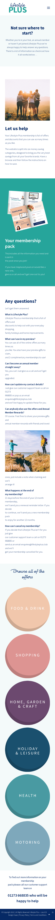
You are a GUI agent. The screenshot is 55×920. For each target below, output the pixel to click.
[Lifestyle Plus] (17, 8)
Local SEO (44, 912)
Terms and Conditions (38, 915)
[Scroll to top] (49, 914)
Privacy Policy (24, 915)
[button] (48, 7)
